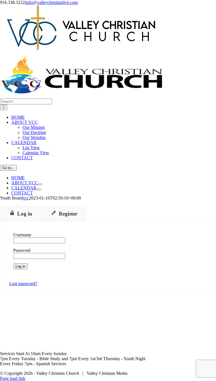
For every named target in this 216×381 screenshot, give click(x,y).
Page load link (12, 378)
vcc (26, 198)
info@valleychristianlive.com (52, 2)
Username (22, 234)
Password (21, 250)
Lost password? (23, 283)
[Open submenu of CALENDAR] (39, 189)
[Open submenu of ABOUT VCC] (40, 184)
